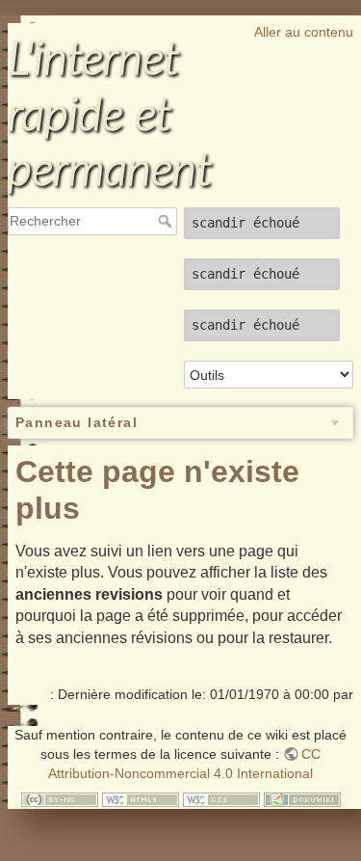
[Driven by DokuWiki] (302, 798)
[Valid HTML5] (140, 798)
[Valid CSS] (221, 798)
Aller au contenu (303, 32)
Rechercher (167, 221)
